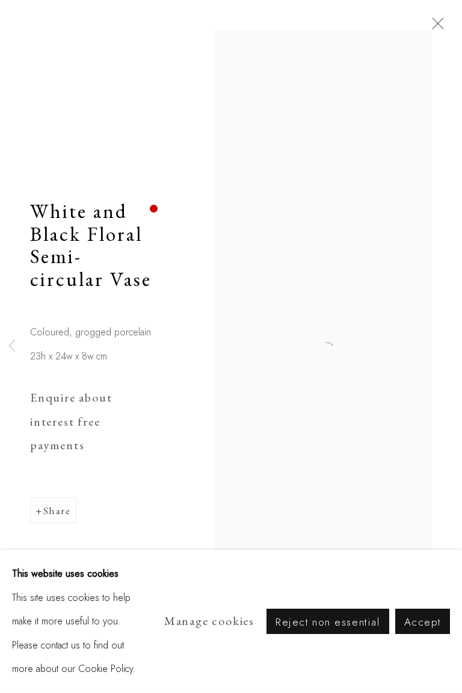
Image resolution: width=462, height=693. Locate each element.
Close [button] (435, 27)
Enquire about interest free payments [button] (71, 421)
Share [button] (57, 510)
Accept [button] (422, 622)
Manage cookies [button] (209, 621)
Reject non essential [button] (328, 622)
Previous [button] (12, 346)
